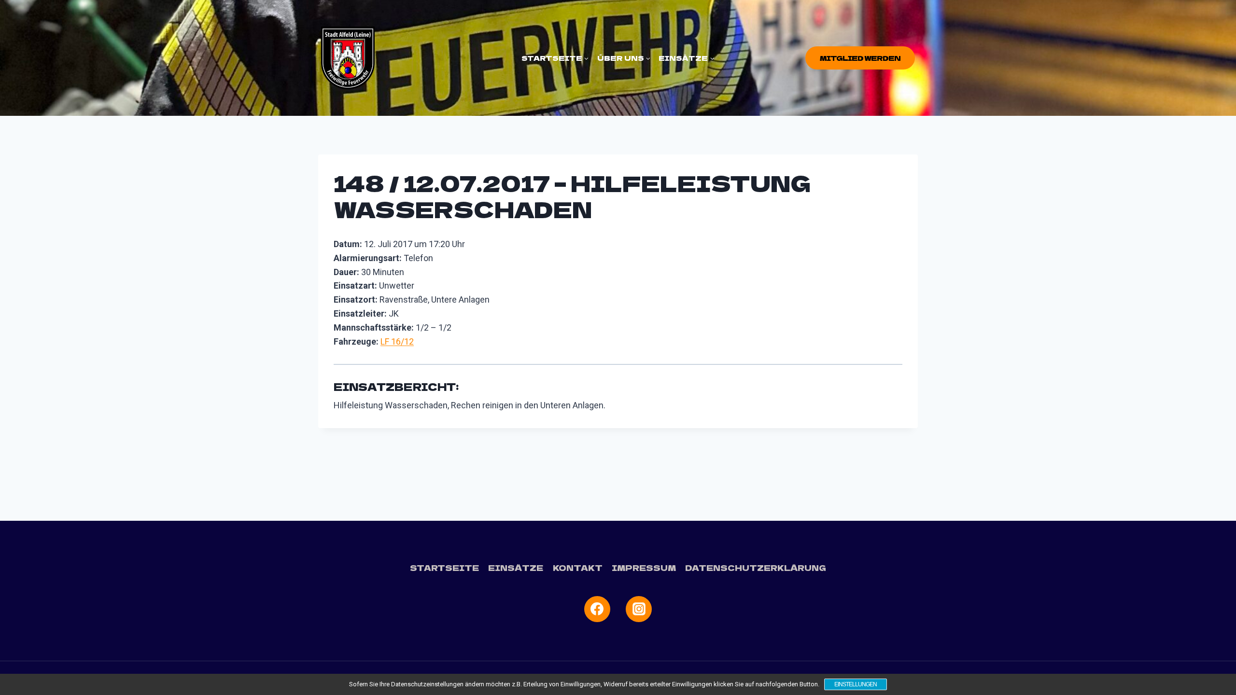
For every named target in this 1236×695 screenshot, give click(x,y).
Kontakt (578, 567)
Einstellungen (855, 684)
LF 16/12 (397, 341)
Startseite (444, 567)
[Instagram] (639, 609)
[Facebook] (597, 609)
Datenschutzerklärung (755, 567)
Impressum (644, 567)
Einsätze (515, 567)
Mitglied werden (860, 58)
